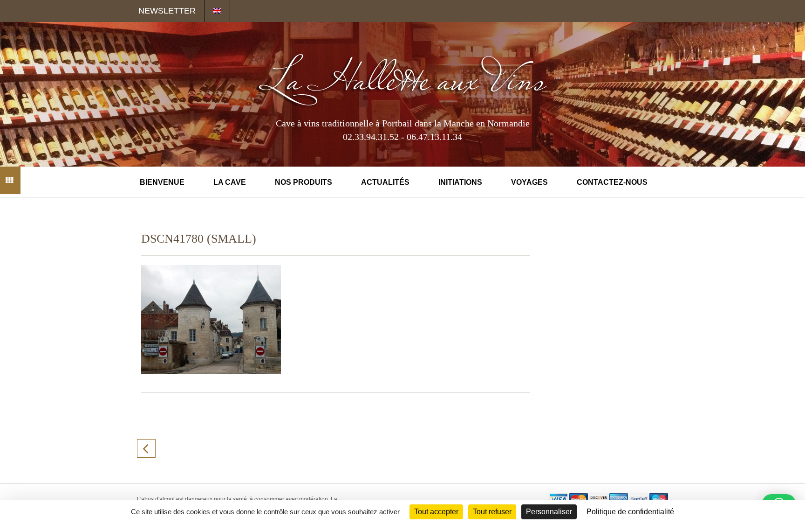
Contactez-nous (612, 182)
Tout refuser (492, 512)
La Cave (229, 182)
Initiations (460, 182)
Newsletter (167, 10)
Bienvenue (162, 182)
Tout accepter (436, 512)
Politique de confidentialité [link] (630, 512)
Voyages (529, 182)
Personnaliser (549, 512)
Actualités (385, 182)
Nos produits (303, 182)
